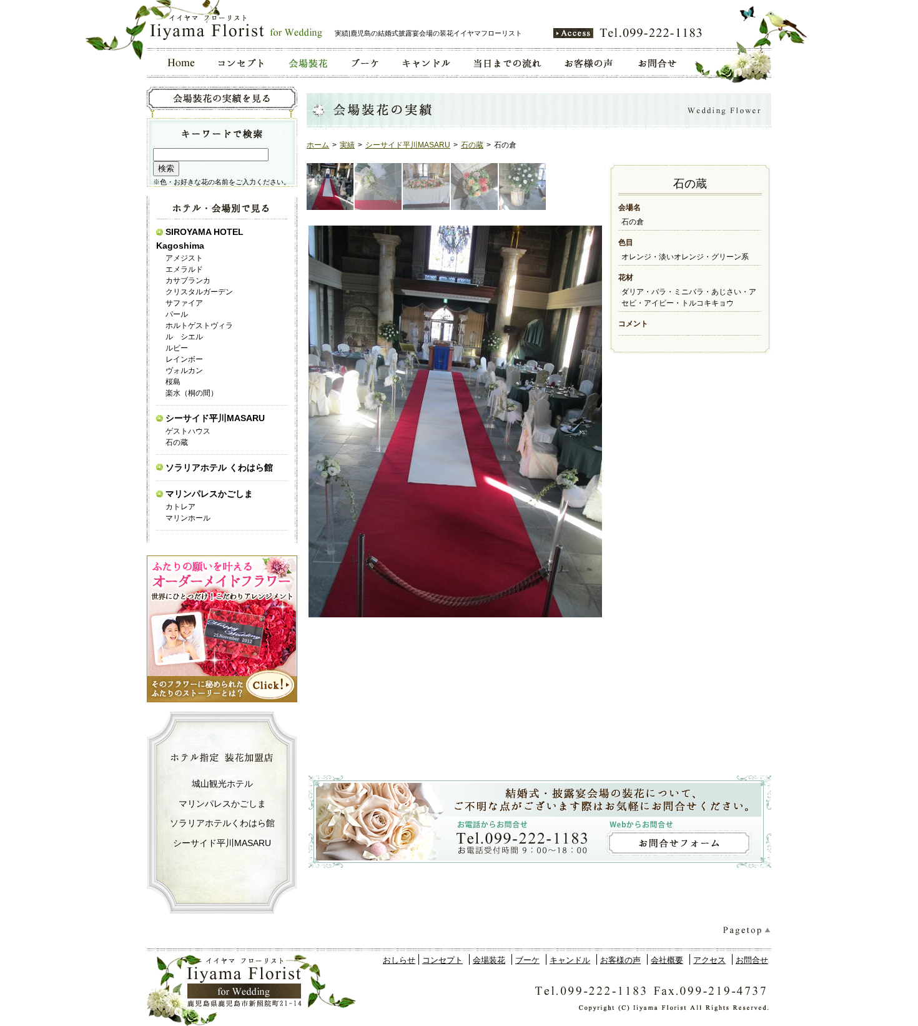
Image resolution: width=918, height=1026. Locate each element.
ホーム (318, 145)
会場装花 (489, 960)
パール (176, 314)
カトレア (180, 506)
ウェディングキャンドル (425, 62)
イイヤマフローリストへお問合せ (658, 62)
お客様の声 (620, 960)
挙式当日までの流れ (507, 62)
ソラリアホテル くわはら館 (219, 467)
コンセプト (442, 960)
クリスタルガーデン (199, 291)
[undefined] (454, 421)
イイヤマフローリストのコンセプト (241, 62)
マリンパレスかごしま (209, 494)
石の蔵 (472, 145)
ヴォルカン (184, 370)
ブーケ (527, 960)
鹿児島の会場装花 (307, 62)
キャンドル (570, 960)
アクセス (709, 960)
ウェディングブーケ (364, 62)
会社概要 (667, 960)
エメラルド (184, 269)
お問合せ (752, 960)
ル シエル (184, 336)
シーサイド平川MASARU (407, 145)
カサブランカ (187, 280)
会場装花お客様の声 (589, 62)
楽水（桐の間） (191, 393)
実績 (347, 145)
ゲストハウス (187, 431)
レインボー (184, 359)
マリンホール (187, 518)
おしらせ (399, 960)
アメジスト (184, 258)
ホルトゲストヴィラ (199, 325)
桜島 (172, 381)
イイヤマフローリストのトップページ (177, 62)
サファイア (184, 303)
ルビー (176, 348)
